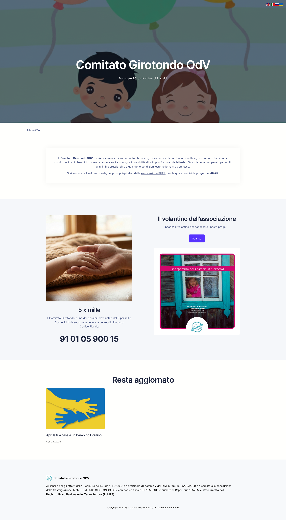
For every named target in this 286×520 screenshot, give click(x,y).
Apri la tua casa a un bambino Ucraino (74, 435)
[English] (268, 4)
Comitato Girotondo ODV (71, 478)
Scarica (196, 238)
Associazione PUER (153, 173)
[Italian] (273, 4)
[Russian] (277, 4)
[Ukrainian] (281, 4)
